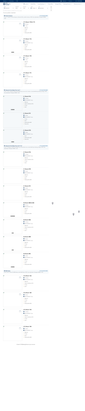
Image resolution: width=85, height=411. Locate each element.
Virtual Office (33, 4)
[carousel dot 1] (11, 52)
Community (11, 1)
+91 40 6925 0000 (43, 15)
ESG (17, 1)
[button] (52, 203)
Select (44, 35)
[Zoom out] (51, 9)
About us (5, 1)
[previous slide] (5, 46)
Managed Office (58, 4)
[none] (8, 8)
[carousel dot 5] (14, 216)
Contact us (70, 1)
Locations (26, 4)
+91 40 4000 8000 (43, 146)
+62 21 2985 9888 (78, 1)
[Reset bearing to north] (51, 10)
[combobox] (43, 8)
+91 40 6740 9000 (43, 90)
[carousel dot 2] (12, 52)
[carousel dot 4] (13, 109)
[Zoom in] (51, 7)
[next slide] (20, 46)
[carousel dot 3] (13, 52)
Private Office (50, 4)
